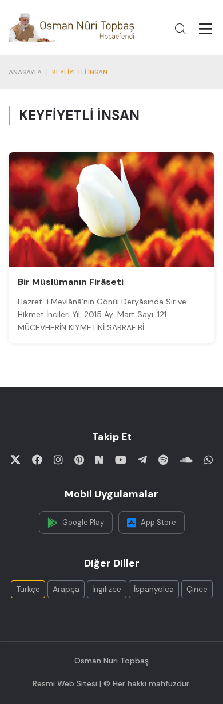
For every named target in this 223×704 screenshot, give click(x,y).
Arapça (66, 589)
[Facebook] (37, 459)
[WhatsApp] (208, 459)
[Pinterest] (79, 459)
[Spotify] (163, 459)
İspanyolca (154, 589)
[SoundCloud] (186, 459)
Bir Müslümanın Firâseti (71, 282)
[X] (15, 459)
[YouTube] (120, 459)
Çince (197, 589)
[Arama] (180, 28)
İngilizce (106, 589)
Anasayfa (25, 72)
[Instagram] (58, 459)
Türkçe (28, 589)
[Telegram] (142, 459)
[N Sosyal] (99, 459)
